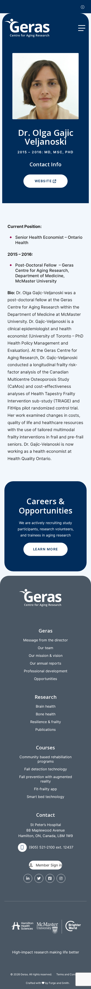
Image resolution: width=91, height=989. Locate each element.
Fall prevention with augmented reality (45, 779)
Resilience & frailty (45, 722)
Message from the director (45, 640)
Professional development (45, 671)
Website (43, 181)
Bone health (45, 714)
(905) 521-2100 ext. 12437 (51, 847)
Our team (45, 648)
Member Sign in (48, 865)
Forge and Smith (59, 983)
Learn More (45, 549)
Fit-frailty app (45, 789)
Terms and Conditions (69, 974)
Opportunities (45, 678)
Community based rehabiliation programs (45, 759)
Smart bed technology (45, 796)
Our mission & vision (46, 655)
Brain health (45, 706)
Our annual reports (45, 663)
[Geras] (30, 28)
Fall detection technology (45, 769)
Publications (45, 729)
